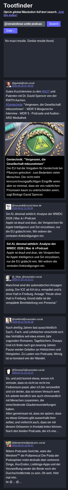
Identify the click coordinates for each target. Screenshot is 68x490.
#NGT (46, 91)
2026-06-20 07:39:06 (22, 85)
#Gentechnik (14, 104)
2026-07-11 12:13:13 (22, 372)
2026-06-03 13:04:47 (22, 445)
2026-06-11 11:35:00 (22, 208)
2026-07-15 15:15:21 (22, 279)
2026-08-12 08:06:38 (22, 322)
